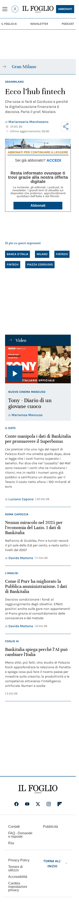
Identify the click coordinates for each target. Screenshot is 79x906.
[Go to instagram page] (49, 804)
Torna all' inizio (52, 863)
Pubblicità (50, 826)
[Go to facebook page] (16, 804)
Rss (11, 843)
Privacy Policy (18, 860)
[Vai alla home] (38, 9)
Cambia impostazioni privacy (17, 887)
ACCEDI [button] (54, 160)
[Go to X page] (38, 804)
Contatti (14, 826)
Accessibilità (17, 877)
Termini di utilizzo (15, 868)
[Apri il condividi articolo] (66, 126)
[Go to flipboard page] (60, 804)
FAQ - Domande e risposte (20, 834)
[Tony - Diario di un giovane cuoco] (38, 364)
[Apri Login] (15, 9)
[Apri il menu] (5, 9)
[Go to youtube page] (27, 804)
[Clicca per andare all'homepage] (38, 789)
